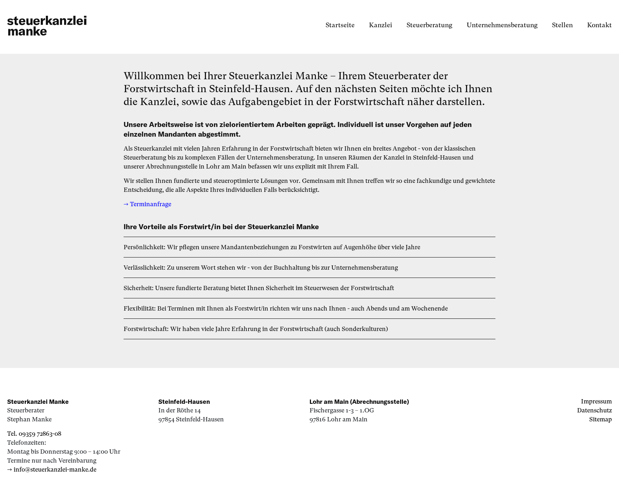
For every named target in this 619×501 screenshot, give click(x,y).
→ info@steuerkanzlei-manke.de (51, 469)
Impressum (596, 401)
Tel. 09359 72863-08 (34, 433)
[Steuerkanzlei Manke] (47, 25)
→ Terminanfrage (147, 204)
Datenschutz (594, 410)
